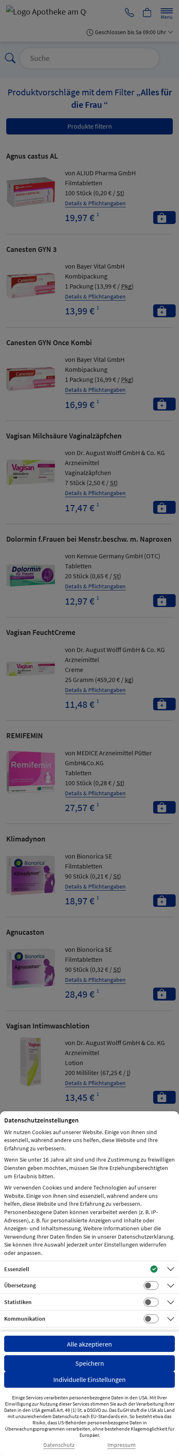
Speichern (89, 1363)
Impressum (121, 1445)
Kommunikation (24, 1318)
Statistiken (18, 1302)
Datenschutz (59, 1445)
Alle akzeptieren (89, 1344)
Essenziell (16, 1269)
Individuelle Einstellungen (89, 1379)
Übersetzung (20, 1285)
